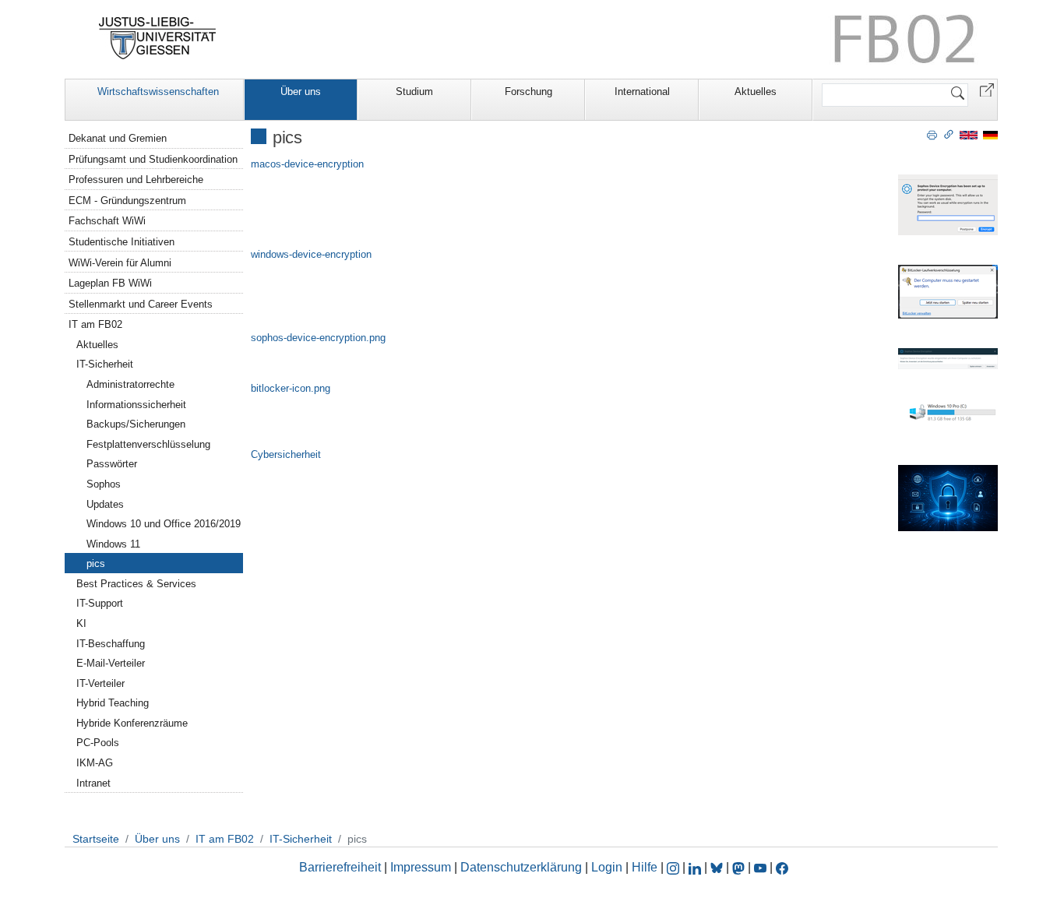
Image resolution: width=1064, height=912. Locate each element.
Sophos (103, 484)
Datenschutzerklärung (521, 867)
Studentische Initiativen (121, 242)
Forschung (528, 91)
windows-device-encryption (311, 254)
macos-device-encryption (307, 164)
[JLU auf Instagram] (674, 867)
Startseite (95, 839)
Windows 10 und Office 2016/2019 (163, 524)
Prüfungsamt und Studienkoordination (153, 159)
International (642, 91)
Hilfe (644, 867)
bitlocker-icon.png (290, 388)
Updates (105, 504)
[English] (969, 134)
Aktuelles (756, 91)
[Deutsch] (990, 134)
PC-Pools (97, 742)
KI (81, 623)
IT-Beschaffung (110, 644)
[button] (987, 89)
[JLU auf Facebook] (782, 867)
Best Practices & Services (136, 584)
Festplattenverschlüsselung (148, 444)
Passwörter (111, 464)
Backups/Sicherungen (135, 424)
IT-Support (99, 603)
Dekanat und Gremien (118, 138)
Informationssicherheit (136, 404)
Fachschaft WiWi (107, 221)
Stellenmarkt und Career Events (141, 304)
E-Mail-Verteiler (110, 663)
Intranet (93, 783)
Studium (414, 91)
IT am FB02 (95, 324)
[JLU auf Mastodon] (740, 867)
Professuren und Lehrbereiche (136, 179)
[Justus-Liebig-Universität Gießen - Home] (157, 38)
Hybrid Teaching (112, 703)
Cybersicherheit (286, 454)
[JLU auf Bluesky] (718, 867)
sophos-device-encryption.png (318, 337)
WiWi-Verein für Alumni (120, 263)
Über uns (300, 91)
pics (95, 563)
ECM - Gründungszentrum (127, 200)
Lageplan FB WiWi (110, 283)
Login (608, 867)
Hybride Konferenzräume (132, 723)
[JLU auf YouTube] (760, 867)
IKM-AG (94, 763)
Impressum (420, 867)
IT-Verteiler (100, 683)
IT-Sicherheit (104, 364)
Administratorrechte (130, 384)
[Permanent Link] (948, 134)
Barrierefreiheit (340, 867)
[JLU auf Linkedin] (696, 867)
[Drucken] (932, 134)
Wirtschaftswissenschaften (158, 91)
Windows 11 (113, 544)
